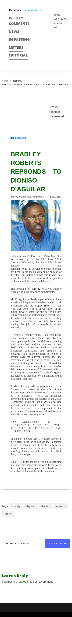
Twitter (55, 45)
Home (5, 80)
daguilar (30, 506)
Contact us (60, 25)
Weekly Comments (19, 21)
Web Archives (60, 17)
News (14, 31)
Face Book (55, 39)
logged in (23, 581)
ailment (31, 196)
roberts (9, 513)
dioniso (45, 506)
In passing (19, 39)
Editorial (18, 55)
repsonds (60, 506)
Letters (16, 47)
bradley (16, 506)
